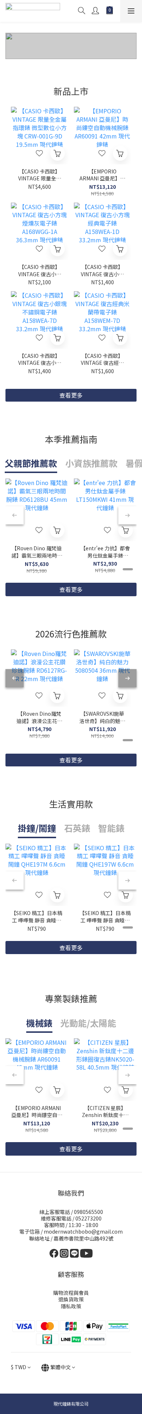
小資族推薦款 (91, 463)
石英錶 (77, 827)
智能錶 (111, 827)
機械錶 (39, 1022)
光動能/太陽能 (88, 1022)
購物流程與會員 (71, 1292)
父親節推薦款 (31, 463)
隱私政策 (71, 1306)
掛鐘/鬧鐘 (37, 827)
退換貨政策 (71, 1299)
